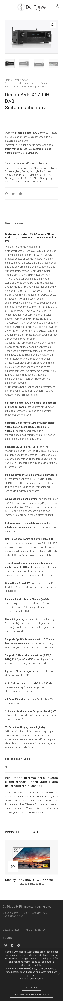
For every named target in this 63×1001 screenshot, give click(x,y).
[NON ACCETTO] (58, 974)
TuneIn (26, 181)
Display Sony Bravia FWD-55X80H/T (31, 880)
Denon (32, 171)
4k (11, 168)
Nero (36, 178)
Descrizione (14, 223)
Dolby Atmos (44, 171)
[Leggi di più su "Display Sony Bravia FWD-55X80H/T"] (13, 866)
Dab (18, 171)
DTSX (42, 175)
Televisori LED (37, 883)
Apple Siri (45, 168)
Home (8, 80)
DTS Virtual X (31, 175)
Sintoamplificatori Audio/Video (21, 83)
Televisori (24, 883)
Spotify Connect (13, 181)
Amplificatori (21, 80)
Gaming (9, 178)
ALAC (20, 168)
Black (54, 168)
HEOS (30, 178)
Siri (42, 178)
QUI (39, 786)
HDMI (17, 178)
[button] (53, 25)
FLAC (49, 175)
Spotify (48, 178)
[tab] (14, 223)
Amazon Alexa (31, 168)
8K (15, 168)
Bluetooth (10, 171)
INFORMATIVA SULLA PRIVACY (31, 994)
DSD (21, 175)
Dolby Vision (11, 175)
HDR (23, 178)
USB (33, 181)
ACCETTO (31, 988)
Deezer (25, 171)
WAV (39, 181)
